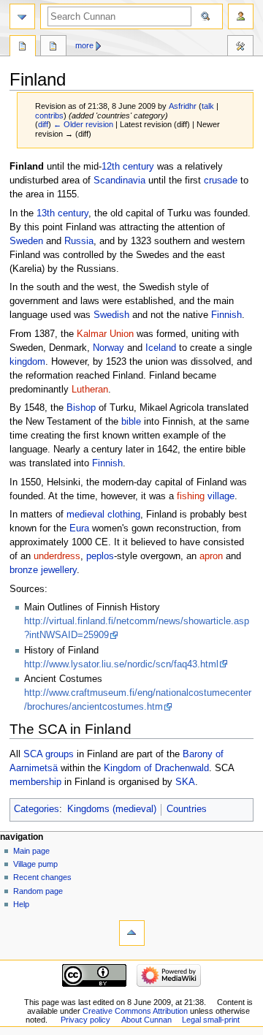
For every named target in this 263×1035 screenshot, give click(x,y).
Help (21, 904)
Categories (36, 809)
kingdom (27, 362)
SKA (185, 782)
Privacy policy (85, 1019)
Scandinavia (119, 180)
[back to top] (132, 933)
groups (59, 754)
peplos (100, 556)
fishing (191, 496)
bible (131, 422)
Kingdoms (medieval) (111, 809)
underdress (57, 556)
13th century (62, 213)
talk (208, 106)
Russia (79, 241)
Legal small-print (211, 1019)
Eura (79, 528)
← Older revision (83, 124)
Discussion (53, 47)
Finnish (226, 315)
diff (43, 124)
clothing (123, 514)
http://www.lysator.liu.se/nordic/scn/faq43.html (121, 664)
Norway (108, 348)
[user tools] (241, 16)
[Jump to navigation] (22, 16)
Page (22, 47)
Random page (38, 891)
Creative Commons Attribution (135, 1010)
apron (211, 556)
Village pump (35, 864)
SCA (32, 754)
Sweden (26, 241)
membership (35, 782)
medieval (85, 514)
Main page (31, 850)
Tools (240, 47)
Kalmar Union (105, 334)
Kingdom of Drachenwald (156, 768)
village (221, 496)
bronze (23, 570)
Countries (187, 809)
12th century (128, 167)
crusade (220, 180)
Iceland (160, 348)
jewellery (59, 570)
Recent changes (42, 877)
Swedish (111, 315)
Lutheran (90, 389)
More (84, 45)
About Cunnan (146, 1019)
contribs (49, 115)
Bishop (81, 408)
